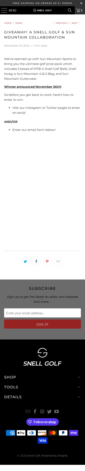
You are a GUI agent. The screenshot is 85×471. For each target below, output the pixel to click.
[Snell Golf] (42, 10)
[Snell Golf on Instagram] (42, 412)
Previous (61, 23)
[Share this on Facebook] (36, 261)
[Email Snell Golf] (28, 412)
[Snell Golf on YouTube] (57, 412)
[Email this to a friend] (58, 261)
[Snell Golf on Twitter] (49, 412)
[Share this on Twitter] (25, 261)
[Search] (70, 10)
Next (75, 23)
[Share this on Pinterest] (47, 261)
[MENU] (2, 10)
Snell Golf (33, 455)
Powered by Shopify (54, 455)
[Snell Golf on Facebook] (35, 412)
